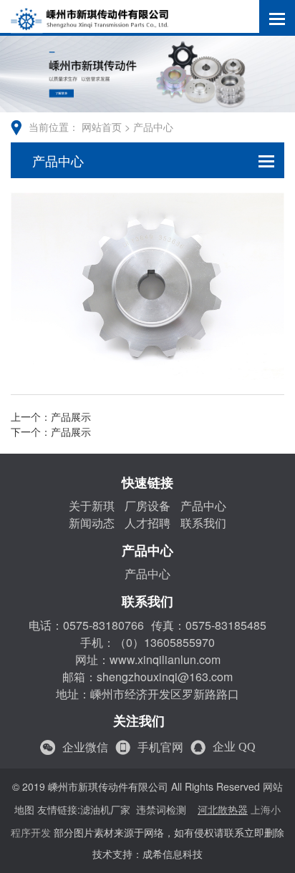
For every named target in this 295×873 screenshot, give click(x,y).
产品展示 (71, 417)
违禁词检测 (161, 810)
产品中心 (153, 127)
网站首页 (102, 127)
